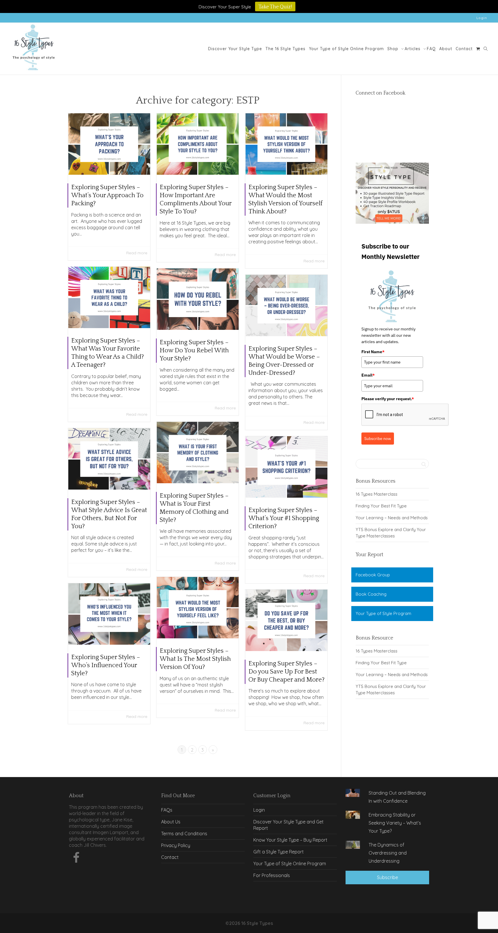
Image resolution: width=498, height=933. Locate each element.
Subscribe (387, 877)
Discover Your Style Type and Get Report (288, 825)
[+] (109, 144)
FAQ (431, 48)
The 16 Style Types (285, 48)
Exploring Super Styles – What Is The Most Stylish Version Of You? (195, 659)
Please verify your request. (387, 398)
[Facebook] (76, 859)
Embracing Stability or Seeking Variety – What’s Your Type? (395, 823)
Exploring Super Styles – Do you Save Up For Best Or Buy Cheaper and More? (286, 671)
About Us (170, 822)
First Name (372, 351)
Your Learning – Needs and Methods (392, 517)
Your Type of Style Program (383, 613)
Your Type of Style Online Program (346, 48)
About (445, 48)
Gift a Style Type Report (278, 852)
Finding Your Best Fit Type (381, 506)
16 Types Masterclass (376, 494)
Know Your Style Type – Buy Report (290, 840)
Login (481, 18)
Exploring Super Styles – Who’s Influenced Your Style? (105, 665)
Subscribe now (377, 438)
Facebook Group (373, 575)
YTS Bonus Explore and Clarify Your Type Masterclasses (391, 533)
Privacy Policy (175, 845)
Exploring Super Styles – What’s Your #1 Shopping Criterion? (283, 518)
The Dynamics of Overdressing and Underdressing (388, 853)
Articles (413, 48)
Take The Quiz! (275, 7)
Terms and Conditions (184, 833)
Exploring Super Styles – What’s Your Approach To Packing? (107, 195)
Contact (464, 48)
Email (368, 375)
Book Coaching (371, 594)
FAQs (166, 810)
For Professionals (271, 875)
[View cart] (478, 49)
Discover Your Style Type (235, 48)
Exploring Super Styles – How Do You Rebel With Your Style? (194, 350)
